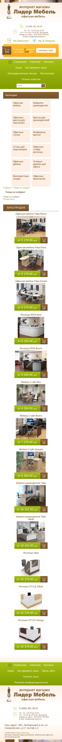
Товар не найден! (21, 188)
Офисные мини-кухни (39, 177)
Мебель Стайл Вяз (31, 382)
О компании (20, 62)
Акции (18, 67)
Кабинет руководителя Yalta (31, 483)
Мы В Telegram (46, 40)
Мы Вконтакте (21, 40)
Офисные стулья (18, 133)
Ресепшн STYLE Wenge (31, 620)
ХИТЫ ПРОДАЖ (16, 207)
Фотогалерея (47, 73)
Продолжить (9, 199)
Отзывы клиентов (31, 79)
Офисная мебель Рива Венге (31, 214)
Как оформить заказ (36, 67)
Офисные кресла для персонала (19, 120)
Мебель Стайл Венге (31, 416)
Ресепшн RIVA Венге (31, 348)
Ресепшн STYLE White (31, 586)
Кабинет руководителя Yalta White (31, 518)
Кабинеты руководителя (40, 104)
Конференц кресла (39, 133)
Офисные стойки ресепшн (38, 149)
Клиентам (35, 62)
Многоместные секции (21, 177)
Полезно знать (31, 676)
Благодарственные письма (22, 73)
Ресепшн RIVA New (31, 315)
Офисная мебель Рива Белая (31, 281)
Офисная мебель (18, 104)
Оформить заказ (46, 50)
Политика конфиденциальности (31, 682)
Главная (7, 188)
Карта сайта (48, 671)
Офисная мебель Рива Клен (31, 247)
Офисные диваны (18, 162)
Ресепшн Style (31, 553)
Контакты (49, 62)
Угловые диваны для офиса (39, 164)
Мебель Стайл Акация (31, 449)
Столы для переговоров (20, 148)
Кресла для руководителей (41, 118)
